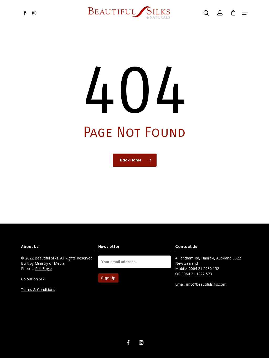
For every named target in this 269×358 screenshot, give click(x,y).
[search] (206, 13)
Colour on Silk (32, 278)
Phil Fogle (43, 268)
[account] (220, 13)
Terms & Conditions (38, 289)
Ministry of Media (49, 263)
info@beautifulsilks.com (206, 284)
